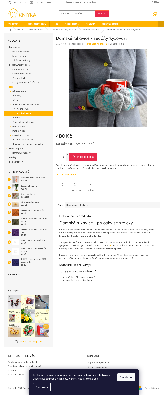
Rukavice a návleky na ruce (26, 104)
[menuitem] (13, 24)
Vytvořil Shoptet (152, 388)
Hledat (102, 13)
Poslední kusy (16, 161)
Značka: (117, 44)
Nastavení (42, 387)
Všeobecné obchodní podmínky (80, 2)
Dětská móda (18, 126)
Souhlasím (126, 377)
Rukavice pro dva (20, 135)
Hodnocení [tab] (71, 205)
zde (96, 379)
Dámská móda (19, 91)
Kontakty (12, 370)
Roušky (12, 157)
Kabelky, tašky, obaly (19, 65)
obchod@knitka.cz (101, 362)
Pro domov (14, 47)
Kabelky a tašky (20, 69)
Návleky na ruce (22, 109)
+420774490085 (99, 367)
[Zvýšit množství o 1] (67, 155)
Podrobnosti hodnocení (95, 44)
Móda (12, 87)
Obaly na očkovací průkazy (25, 82)
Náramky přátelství (21, 153)
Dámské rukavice (22, 113)
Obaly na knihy (19, 78)
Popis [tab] (60, 205)
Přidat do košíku (85, 156)
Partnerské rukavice (23, 139)
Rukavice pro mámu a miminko (28, 144)
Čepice (16, 100)
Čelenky (17, 95)
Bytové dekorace (21, 51)
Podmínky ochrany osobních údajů (24, 366)
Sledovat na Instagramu (30, 341)
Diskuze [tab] (84, 205)
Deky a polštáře (20, 56)
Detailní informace (65, 174)
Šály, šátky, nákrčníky (23, 122)
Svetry (16, 117)
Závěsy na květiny (21, 60)
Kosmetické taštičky (22, 73)
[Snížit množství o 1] (67, 159)
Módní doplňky (16, 148)
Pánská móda (18, 131)
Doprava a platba (16, 374)
